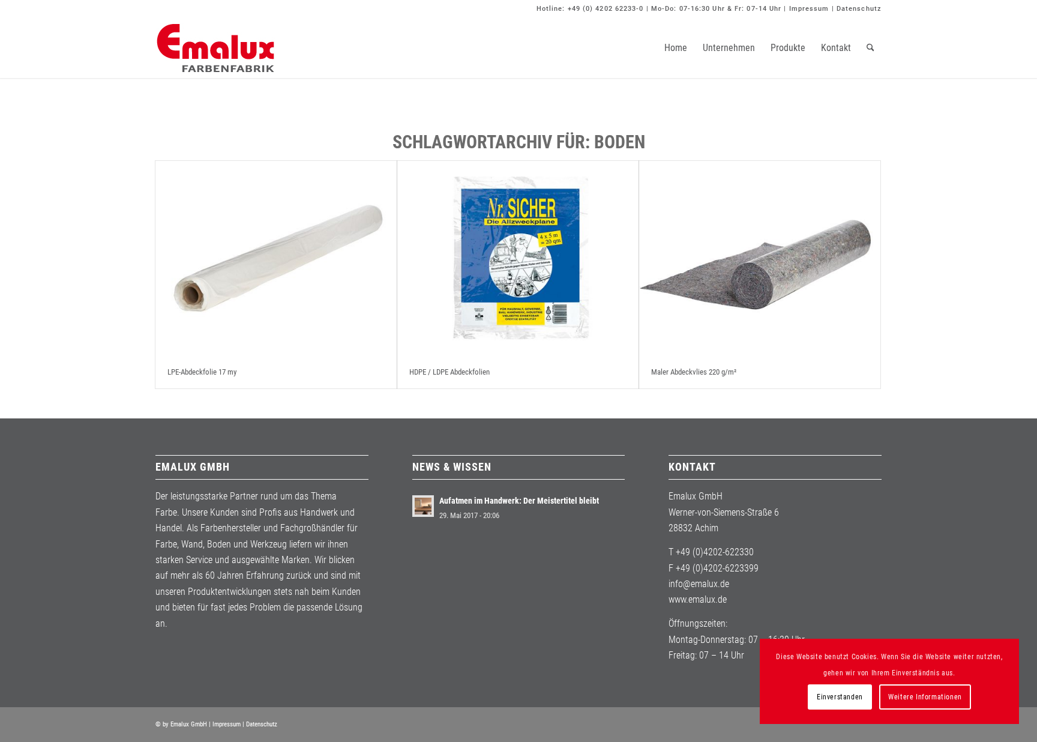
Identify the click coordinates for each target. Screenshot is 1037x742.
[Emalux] (215, 48)
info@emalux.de (699, 584)
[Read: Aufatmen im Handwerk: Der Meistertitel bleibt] (423, 506)
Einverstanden (840, 697)
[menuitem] (676, 48)
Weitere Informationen (925, 697)
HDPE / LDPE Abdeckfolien (449, 371)
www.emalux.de (698, 599)
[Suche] (870, 48)
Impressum (809, 9)
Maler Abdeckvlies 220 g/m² (693, 371)
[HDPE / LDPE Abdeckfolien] (518, 258)
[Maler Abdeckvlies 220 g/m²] (759, 258)
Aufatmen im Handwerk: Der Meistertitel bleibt (519, 500)
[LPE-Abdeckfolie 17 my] (276, 258)
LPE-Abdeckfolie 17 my (201, 371)
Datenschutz (859, 9)
